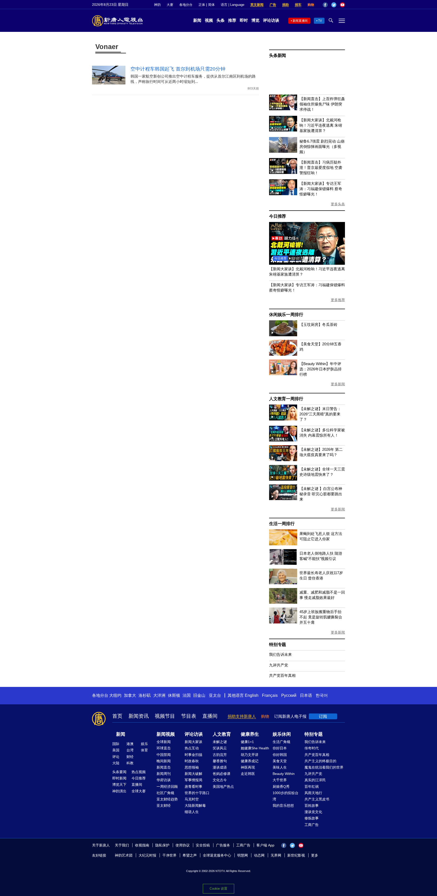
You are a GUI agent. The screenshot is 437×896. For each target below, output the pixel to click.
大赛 (170, 5)
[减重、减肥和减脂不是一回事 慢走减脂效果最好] (283, 602)
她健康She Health (255, 748)
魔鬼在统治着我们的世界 (323, 767)
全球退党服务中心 (217, 855)
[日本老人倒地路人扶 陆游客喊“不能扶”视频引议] (283, 563)
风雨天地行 (313, 793)
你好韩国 (280, 755)
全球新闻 (164, 742)
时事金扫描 (193, 755)
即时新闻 (119, 778)
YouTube (342, 4)
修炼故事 (311, 818)
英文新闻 (257, 5)
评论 (115, 757)
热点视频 (139, 772)
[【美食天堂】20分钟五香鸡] (283, 354)
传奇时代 (311, 748)
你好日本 (280, 748)
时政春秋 (192, 761)
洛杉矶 (145, 695)
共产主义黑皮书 (316, 799)
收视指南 (142, 845)
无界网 (276, 855)
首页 (117, 716)
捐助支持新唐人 (242, 716)
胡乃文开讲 (249, 755)
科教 (130, 763)
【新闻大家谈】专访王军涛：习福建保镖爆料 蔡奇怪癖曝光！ (320, 188)
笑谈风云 (220, 748)
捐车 (298, 5)
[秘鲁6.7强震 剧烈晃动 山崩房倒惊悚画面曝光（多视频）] (283, 151)
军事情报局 (193, 780)
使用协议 (183, 845)
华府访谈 (164, 780)
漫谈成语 (220, 767)
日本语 (306, 695)
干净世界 (169, 855)
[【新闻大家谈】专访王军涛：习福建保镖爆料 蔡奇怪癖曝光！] (283, 194)
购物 (311, 5)
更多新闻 (338, 384)
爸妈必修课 (221, 774)
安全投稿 (203, 845)
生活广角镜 (281, 742)
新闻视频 (166, 734)
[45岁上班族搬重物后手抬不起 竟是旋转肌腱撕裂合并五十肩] (283, 622)
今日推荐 (277, 216)
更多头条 (338, 204)
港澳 (130, 744)
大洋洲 (159, 695)
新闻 (197, 20)
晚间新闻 (164, 761)
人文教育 (222, 734)
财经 (130, 757)
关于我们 (122, 845)
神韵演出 (119, 791)
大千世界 (280, 780)
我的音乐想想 (283, 805)
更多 (314, 855)
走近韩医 (248, 774)
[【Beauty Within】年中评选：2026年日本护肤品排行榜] (283, 374)
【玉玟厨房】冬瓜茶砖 (318, 324)
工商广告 (311, 825)
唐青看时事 (193, 787)
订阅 (323, 716)
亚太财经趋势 (167, 799)
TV (320, 21)
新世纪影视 (296, 855)
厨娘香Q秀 (281, 787)
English (251, 695)
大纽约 (115, 695)
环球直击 (164, 748)
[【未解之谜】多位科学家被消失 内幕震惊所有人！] (283, 440)
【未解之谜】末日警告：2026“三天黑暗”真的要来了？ (320, 414)
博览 (255, 20)
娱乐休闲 (282, 734)
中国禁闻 (164, 755)
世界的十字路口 (197, 793)
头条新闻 (277, 55)
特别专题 (277, 644)
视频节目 (165, 716)
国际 (115, 744)
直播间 (209, 716)
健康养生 (250, 734)
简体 (211, 5)
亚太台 (215, 695)
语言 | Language (232, 5)
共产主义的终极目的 (320, 761)
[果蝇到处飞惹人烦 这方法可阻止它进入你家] (283, 544)
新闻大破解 (193, 774)
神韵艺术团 (124, 855)
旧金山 (199, 695)
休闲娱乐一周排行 (286, 314)
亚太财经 (164, 805)
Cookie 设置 (218, 888)
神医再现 (248, 767)
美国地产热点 (223, 787)
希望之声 (190, 855)
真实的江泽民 (315, 780)
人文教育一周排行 (286, 398)
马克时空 (192, 799)
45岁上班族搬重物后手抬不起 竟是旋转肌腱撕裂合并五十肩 (320, 617)
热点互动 (192, 748)
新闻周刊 (164, 774)
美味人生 (280, 767)
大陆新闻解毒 (195, 805)
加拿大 (130, 695)
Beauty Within (284, 774)
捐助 (285, 5)
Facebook (325, 4)
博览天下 (119, 784)
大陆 (115, 763)
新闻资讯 (138, 716)
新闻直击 (164, 767)
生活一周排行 (282, 523)
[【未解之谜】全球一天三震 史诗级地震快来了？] (283, 479)
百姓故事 (311, 805)
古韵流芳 (220, 755)
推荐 (232, 20)
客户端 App (265, 845)
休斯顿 (174, 695)
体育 (144, 750)
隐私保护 (162, 845)
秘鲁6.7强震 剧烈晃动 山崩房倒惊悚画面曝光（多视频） (321, 146)
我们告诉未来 (280, 654)
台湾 (130, 750)
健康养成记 (249, 761)
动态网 (259, 855)
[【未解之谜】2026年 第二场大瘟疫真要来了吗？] (283, 460)
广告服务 (223, 845)
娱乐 (144, 744)
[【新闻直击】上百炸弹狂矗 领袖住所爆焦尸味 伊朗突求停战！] (283, 109)
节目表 (188, 716)
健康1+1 (247, 742)
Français (270, 695)
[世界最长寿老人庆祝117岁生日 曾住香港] (283, 583)
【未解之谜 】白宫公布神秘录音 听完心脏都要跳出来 (320, 493)
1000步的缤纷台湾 (285, 796)
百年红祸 (311, 787)
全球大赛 (139, 791)
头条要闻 (119, 772)
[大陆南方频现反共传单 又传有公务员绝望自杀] (307, 263)
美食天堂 (280, 761)
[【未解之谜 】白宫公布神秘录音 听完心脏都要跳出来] (283, 499)
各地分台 (185, 5)
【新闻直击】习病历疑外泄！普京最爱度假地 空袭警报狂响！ (320, 167)
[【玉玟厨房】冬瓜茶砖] (283, 335)
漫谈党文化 (313, 812)
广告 (273, 5)
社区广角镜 (165, 793)
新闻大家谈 (193, 742)
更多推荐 (338, 300)
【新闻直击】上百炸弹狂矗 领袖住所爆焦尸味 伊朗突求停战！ (322, 104)
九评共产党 (278, 665)
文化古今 (220, 780)
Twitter (333, 4)
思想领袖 (192, 767)
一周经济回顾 (167, 787)
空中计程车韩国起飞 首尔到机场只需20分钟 (177, 69)
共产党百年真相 (282, 675)
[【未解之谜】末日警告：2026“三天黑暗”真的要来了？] (283, 419)
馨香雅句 (220, 761)
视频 (209, 20)
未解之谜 (220, 742)
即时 (244, 20)
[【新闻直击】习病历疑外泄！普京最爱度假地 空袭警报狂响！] (283, 172)
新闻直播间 (300, 21)
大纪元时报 (147, 855)
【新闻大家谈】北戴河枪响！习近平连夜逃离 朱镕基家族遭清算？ (320, 125)
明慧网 (242, 855)
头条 (220, 20)
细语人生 (192, 812)
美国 (115, 750)
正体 (202, 5)
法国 (187, 695)
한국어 (322, 695)
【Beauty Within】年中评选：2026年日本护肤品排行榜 (320, 369)
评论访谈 (271, 20)
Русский (288, 695)
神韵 (157, 5)
